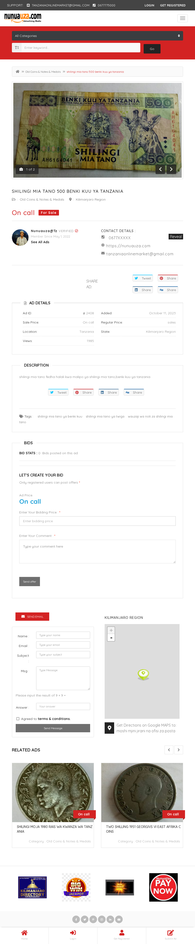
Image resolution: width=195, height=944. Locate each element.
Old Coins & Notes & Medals (43, 71)
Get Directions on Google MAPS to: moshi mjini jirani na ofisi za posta (146, 728)
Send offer (29, 581)
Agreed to (46, 719)
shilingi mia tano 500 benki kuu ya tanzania (67, 191)
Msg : (25, 671)
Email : (24, 646)
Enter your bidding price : (39, 512)
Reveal (176, 236)
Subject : (23, 658)
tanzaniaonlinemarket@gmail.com (140, 254)
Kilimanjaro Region (91, 199)
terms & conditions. (54, 719)
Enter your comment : (37, 536)
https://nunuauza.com (128, 245)
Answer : (22, 707)
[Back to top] (179, 914)
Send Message (53, 728)
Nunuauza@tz (44, 231)
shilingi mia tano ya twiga (105, 416)
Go (152, 49)
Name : (23, 636)
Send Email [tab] (35, 616)
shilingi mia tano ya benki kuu (60, 416)
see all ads (40, 242)
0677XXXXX (120, 237)
